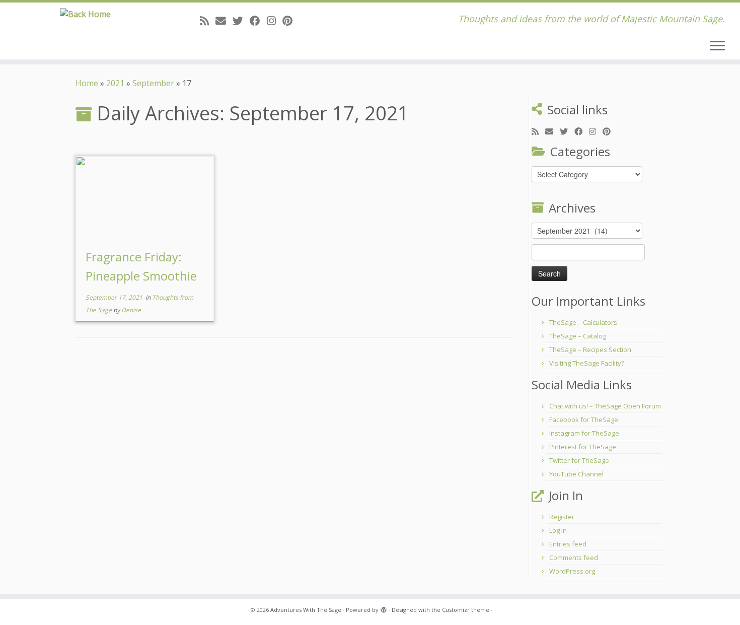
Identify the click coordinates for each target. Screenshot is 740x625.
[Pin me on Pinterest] (290, 21)
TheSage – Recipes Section (590, 349)
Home (87, 83)
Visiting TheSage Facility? (586, 363)
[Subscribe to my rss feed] (207, 21)
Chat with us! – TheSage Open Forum (605, 405)
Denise (131, 310)
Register (561, 516)
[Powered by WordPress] (383, 607)
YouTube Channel (576, 473)
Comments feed (573, 557)
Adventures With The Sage (305, 609)
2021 (115, 83)
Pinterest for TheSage (582, 446)
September (153, 83)
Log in (558, 530)
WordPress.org (572, 571)
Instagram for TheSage (584, 433)
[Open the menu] (717, 46)
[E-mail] (224, 21)
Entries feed (567, 543)
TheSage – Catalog (577, 335)
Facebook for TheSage (583, 419)
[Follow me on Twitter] (241, 21)
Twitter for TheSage (579, 460)
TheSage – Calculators (583, 322)
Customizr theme (465, 609)
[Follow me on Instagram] (274, 21)
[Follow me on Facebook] (258, 21)
